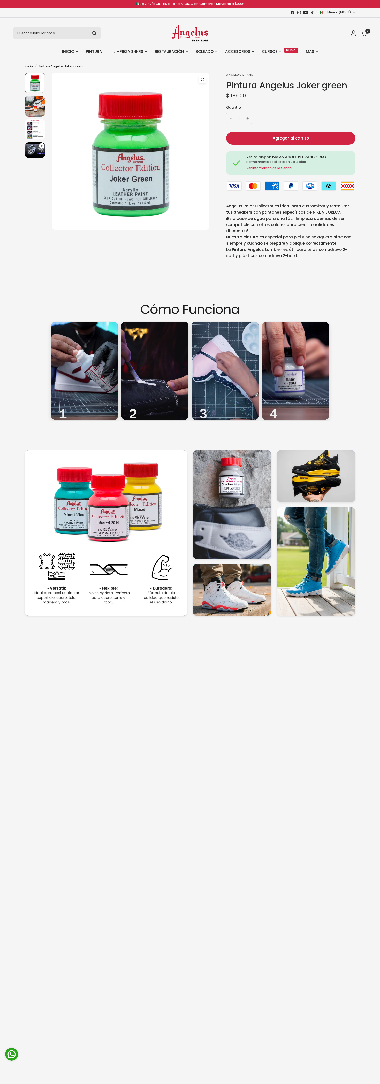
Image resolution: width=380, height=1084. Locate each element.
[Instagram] (299, 12)
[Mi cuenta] (353, 33)
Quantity (234, 107)
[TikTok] (312, 12)
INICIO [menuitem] (68, 51)
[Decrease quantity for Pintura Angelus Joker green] (230, 118)
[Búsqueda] (94, 33)
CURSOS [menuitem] (270, 51)
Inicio (29, 66)
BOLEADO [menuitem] (205, 51)
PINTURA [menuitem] (94, 51)
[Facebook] (292, 12)
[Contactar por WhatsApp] (11, 1054)
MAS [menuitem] (310, 51)
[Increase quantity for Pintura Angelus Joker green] (248, 118)
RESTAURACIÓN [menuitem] (169, 51)
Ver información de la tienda (269, 168)
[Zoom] (202, 79)
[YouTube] (305, 12)
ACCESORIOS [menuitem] (237, 51)
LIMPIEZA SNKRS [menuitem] (128, 51)
